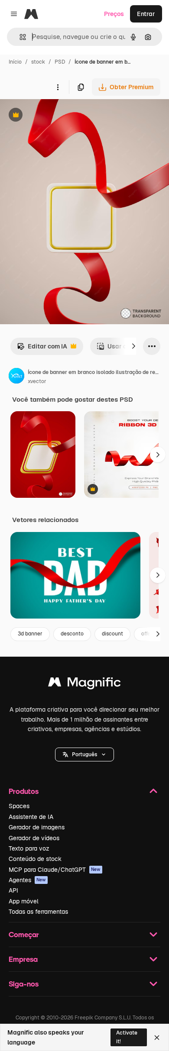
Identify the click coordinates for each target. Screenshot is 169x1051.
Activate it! (126, 1037)
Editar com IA (42, 348)
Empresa (23, 959)
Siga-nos (24, 983)
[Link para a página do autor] (16, 377)
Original (55, 116)
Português (84, 754)
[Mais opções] (57, 87)
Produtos (24, 791)
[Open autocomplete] (19, 37)
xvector (37, 381)
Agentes (27, 880)
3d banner (30, 633)
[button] (84, 754)
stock (38, 61)
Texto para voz (29, 848)
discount (112, 633)
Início (15, 61)
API (13, 890)
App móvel (24, 901)
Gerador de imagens (37, 827)
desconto (72, 633)
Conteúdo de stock (35, 859)
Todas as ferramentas (38, 912)
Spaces (19, 806)
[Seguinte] (133, 346)
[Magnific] (84, 684)
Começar (24, 934)
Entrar (146, 14)
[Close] (157, 1037)
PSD (60, 61)
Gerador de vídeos (34, 838)
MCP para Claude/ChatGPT (55, 870)
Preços (114, 14)
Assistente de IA (31, 817)
